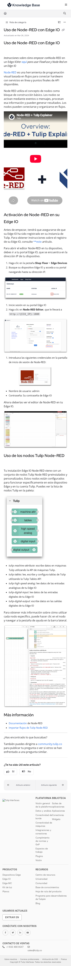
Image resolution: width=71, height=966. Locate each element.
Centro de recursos (45, 874)
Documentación (18, 723)
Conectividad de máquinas (44, 824)
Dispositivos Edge (11, 874)
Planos (5, 891)
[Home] (23, 5)
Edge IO (6, 879)
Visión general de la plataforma (44, 805)
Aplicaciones (58, 810)
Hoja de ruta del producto (49, 891)
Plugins (39, 856)
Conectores (58, 815)
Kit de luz (7, 887)
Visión (39, 860)
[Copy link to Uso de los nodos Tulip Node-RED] (9, 463)
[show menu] (66, 5)
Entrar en (12, 917)
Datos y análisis (43, 810)
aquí (24, 62)
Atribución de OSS (50, 959)
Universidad (41, 879)
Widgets (56, 819)
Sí (13, 771)
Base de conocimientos (47, 887)
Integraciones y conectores (43, 832)
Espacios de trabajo (42, 850)
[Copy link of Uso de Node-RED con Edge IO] (63, 30)
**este (37, 241)
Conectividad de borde (44, 817)
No (29, 771)
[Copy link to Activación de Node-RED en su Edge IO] (23, 222)
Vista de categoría (17, 22)
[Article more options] (64, 22)
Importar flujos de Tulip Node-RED (28, 727)
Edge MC (7, 883)
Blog (38, 903)
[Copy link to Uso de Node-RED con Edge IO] (9, 50)
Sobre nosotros (10, 959)
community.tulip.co (50, 744)
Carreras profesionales (29, 959)
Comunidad (41, 883)
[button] (20, 785)
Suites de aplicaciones (58, 805)
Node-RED (10, 72)
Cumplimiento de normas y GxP (43, 841)
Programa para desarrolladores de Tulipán (51, 897)
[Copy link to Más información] (38, 715)
